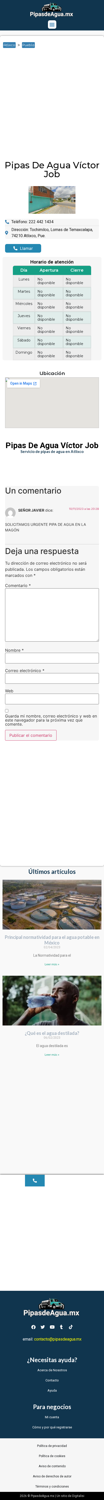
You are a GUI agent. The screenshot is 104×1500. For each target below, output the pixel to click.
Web (9, 691)
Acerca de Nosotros (52, 1370)
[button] (52, 24)
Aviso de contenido (52, 1466)
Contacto (52, 1380)
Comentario (18, 585)
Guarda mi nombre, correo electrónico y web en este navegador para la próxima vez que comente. (51, 720)
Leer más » (52, 964)
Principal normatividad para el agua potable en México (52, 939)
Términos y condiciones (52, 1486)
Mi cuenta (52, 1417)
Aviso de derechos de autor (52, 1476)
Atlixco (9, 45)
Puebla (28, 45)
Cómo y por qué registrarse (52, 1427)
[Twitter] (42, 1327)
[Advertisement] (52, 106)
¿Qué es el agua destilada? (52, 1033)
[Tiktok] (70, 1327)
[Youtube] (52, 1327)
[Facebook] (33, 1327)
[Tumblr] (61, 1327)
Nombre (14, 650)
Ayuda (52, 1390)
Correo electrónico (24, 671)
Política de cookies (52, 1456)
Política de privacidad (52, 1446)
